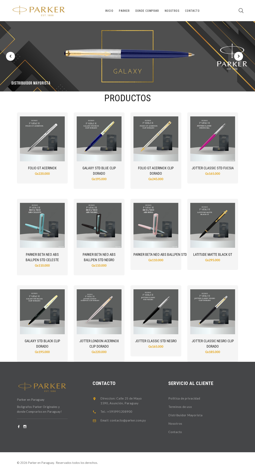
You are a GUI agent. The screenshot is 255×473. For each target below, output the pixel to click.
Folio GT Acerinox (42, 168)
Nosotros (172, 10)
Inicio (109, 10)
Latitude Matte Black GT (212, 254)
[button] (10, 56)
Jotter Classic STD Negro (156, 341)
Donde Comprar (147, 10)
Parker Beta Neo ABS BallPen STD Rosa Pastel (170, 254)
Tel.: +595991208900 (116, 411)
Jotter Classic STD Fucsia (213, 168)
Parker (124, 10)
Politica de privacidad (184, 398)
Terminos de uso (180, 407)
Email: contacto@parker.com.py (123, 420)
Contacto (192, 10)
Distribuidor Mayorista (185, 415)
